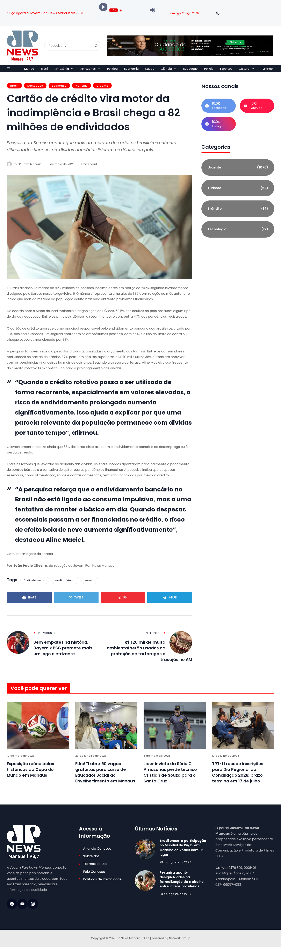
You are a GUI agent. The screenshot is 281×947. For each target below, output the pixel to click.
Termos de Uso (95, 863)
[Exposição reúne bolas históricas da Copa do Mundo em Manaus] (38, 725)
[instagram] (33, 904)
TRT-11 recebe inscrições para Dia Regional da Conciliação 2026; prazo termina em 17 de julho (237, 772)
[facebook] (12, 904)
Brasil (14, 86)
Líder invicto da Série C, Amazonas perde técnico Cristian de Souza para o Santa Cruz (170, 772)
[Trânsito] (237, 208)
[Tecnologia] (237, 229)
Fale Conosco (94, 871)
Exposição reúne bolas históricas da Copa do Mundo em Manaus (30, 769)
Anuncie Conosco (97, 848)
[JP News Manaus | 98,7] (22, 46)
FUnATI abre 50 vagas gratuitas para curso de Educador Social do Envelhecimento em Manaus (105, 772)
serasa (90, 580)
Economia (59, 86)
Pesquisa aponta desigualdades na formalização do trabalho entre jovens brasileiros (182, 879)
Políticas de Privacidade (102, 879)
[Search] (96, 46)
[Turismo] (237, 188)
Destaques (35, 86)
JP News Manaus (30, 164)
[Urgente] (237, 167)
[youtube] (22, 904)
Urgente (102, 86)
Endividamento (34, 580)
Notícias (81, 86)
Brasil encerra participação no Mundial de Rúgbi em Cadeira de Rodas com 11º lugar (183, 847)
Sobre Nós (91, 856)
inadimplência (65, 580)
